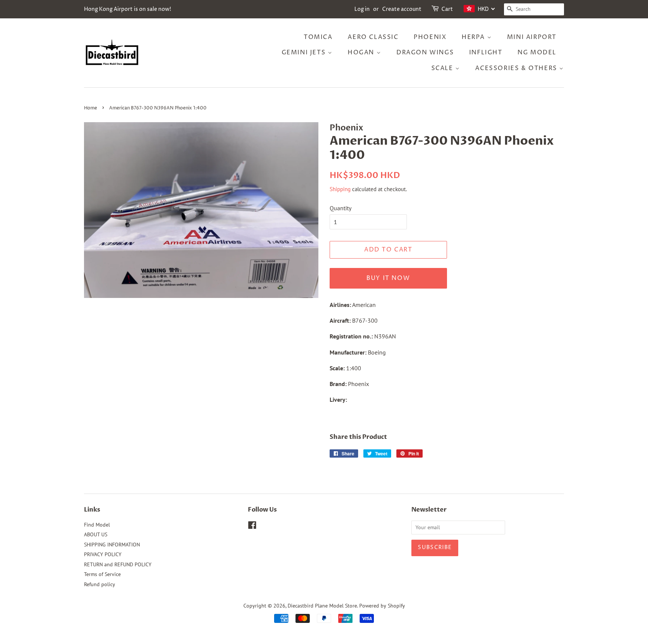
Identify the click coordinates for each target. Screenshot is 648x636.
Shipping (340, 189)
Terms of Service (102, 574)
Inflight (485, 52)
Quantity (340, 208)
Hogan (362, 52)
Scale (443, 68)
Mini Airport (531, 37)
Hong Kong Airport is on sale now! (127, 9)
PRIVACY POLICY (103, 554)
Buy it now (388, 278)
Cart (447, 9)
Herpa (474, 37)
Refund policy (99, 584)
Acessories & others (517, 68)
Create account (402, 9)
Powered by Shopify (382, 605)
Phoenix (430, 37)
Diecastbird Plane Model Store (322, 605)
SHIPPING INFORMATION (112, 544)
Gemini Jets (305, 52)
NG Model (537, 52)
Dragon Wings (425, 52)
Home (90, 108)
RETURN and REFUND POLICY (118, 564)
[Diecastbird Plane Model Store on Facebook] (252, 526)
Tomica (318, 37)
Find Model (97, 524)
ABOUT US (95, 534)
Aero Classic (373, 37)
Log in (362, 9)
